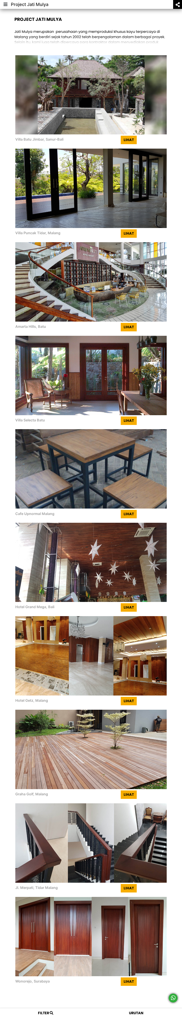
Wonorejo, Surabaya (32, 981)
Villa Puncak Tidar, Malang (37, 233)
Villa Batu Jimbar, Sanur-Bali (39, 139)
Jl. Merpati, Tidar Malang (36, 887)
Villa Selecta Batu (30, 420)
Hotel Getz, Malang (31, 700)
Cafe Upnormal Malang (34, 513)
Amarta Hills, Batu (30, 326)
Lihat (129, 139)
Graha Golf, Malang (31, 794)
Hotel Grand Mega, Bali (34, 607)
